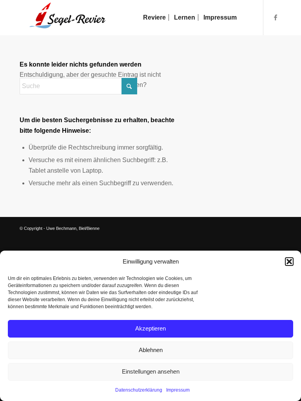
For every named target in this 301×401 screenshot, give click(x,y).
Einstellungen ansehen (151, 371)
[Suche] (247, 17)
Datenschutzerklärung (138, 390)
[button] (289, 262)
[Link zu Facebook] (275, 17)
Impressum (178, 390)
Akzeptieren (150, 328)
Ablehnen (151, 350)
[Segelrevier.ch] (64, 17)
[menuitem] (154, 17)
